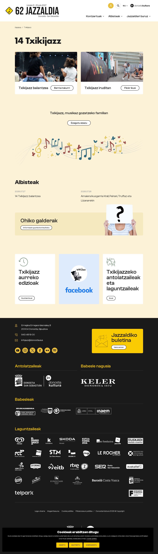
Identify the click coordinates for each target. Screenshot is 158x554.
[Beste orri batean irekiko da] (141, 5)
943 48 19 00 (28, 334)
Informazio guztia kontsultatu (36, 228)
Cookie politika (67, 511)
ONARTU (62, 545)
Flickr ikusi (130, 88)
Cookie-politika (92, 539)
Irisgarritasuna (53, 511)
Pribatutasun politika (84, 511)
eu (125, 5)
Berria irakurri (62, 88)
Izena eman (119, 347)
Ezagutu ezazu (79, 123)
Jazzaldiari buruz (137, 16)
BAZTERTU (75, 545)
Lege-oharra (40, 511)
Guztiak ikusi (26, 298)
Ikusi (111, 298)
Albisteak (114, 16)
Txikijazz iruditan (98, 88)
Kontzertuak (94, 16)
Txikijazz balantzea (33, 88)
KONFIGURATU (91, 545)
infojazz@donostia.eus (32, 340)
